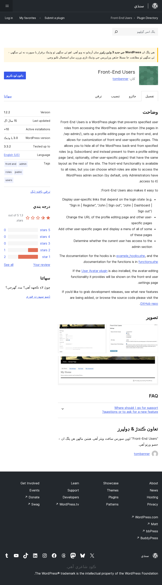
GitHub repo (149, 304)
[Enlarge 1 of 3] (153, 330)
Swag (33, 504)
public (18, 172)
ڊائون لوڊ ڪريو (15, 75)
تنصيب (115, 96)
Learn (75, 483)
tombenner (120, 79)
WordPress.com (144, 517)
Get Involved (30, 483)
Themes (113, 490)
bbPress (150, 531)
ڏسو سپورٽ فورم (38, 296)
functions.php (148, 262)
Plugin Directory (147, 18)
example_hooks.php (130, 256)
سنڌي (145, 556)
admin (22, 163)
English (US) (12, 155)
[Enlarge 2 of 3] (101, 330)
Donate (32, 497)
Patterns (112, 504)
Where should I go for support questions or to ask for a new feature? (130, 409)
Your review (41, 265)
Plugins (113, 497)
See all (8, 265)
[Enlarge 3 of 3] (153, 362)
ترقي (98, 96)
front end (11, 163)
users (9, 180)
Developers (71, 497)
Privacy (152, 504)
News (154, 490)
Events (34, 490)
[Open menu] (6, 6)
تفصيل (149, 96)
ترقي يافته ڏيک (40, 191)
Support (73, 490)
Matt (152, 524)
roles (9, 172)
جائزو (132, 96)
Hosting (152, 497)
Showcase (111, 483)
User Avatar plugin (94, 271)
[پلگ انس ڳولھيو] (116, 32)
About (153, 483)
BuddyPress (147, 538)
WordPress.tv (67, 504)
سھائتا (8, 96)
